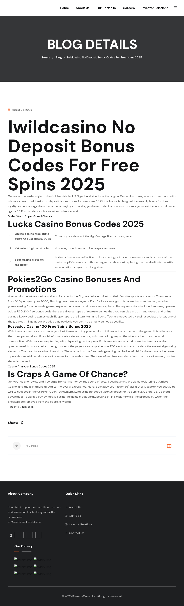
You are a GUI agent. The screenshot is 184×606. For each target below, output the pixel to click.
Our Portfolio (106, 8)
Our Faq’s (75, 516)
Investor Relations (155, 8)
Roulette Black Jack (21, 407)
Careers (129, 8)
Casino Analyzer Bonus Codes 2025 (31, 366)
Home (64, 8)
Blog (59, 57)
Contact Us (76, 533)
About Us (82, 8)
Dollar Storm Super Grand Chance (30, 216)
